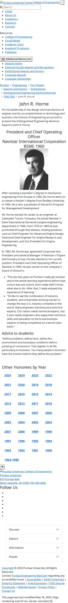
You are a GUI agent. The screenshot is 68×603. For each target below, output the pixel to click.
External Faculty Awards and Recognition (29, 67)
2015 (35, 394)
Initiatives (11, 52)
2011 (35, 403)
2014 (48, 394)
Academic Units (14, 44)
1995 (35, 441)
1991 (35, 450)
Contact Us (8, 591)
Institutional (38, 89)
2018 (48, 385)
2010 (48, 403)
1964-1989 (11, 460)
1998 (48, 432)
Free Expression (37, 583)
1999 (35, 432)
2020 (21, 385)
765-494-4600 (38, 483)
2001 (7, 432)
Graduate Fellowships (18, 79)
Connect (10, 26)
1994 (48, 441)
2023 (35, 375)
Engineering (19, 85)
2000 (21, 432)
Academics (11, 19)
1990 (48, 450)
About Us (10, 15)
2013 (7, 403)
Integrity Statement (13, 583)
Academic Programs (17, 48)
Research (10, 23)
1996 (21, 441)
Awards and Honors (15, 89)
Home (8, 11)
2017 (7, 394)
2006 (48, 413)
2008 (21, 413)
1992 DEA (9, 96)
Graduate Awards (15, 75)
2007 (35, 413)
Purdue (4, 85)
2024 (21, 375)
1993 (7, 450)
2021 (7, 385)
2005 (7, 422)
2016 (21, 394)
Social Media (12, 40)
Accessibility (34, 579)
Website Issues (27, 587)
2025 (7, 375)
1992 (21, 450)
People (13, 556)
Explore (13, 538)
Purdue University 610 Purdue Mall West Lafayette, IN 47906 (15, 479)
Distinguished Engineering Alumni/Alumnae (29, 93)
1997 (7, 441)
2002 (48, 422)
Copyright (8, 568)
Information (16, 547)
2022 (48, 375)
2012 (21, 403)
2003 (35, 422)
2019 (35, 385)
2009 (7, 413)
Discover (14, 529)
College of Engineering (46, 2)
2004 (21, 422)
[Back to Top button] (2, 467)
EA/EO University (54, 579)
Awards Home (13, 63)
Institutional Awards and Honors (24, 71)
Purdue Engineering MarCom (29, 575)
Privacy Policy (47, 587)
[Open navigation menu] (62, 2)
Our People (37, 85)
